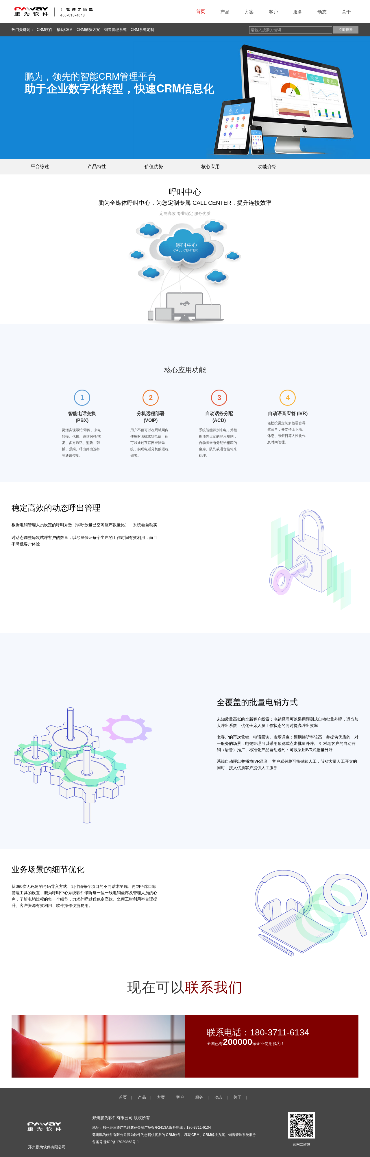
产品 (225, 12)
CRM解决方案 (88, 29)
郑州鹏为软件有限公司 (109, 1135)
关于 (346, 12)
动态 (322, 12)
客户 (273, 12)
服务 (297, 12)
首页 (200, 11)
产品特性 (97, 166)
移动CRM (65, 29)
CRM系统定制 (142, 29)
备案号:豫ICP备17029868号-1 (115, 1142)
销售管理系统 (115, 29)
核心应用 (210, 166)
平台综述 (40, 166)
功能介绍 (267, 166)
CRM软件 (45, 29)
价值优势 (154, 166)
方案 (249, 12)
